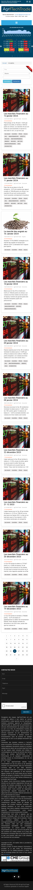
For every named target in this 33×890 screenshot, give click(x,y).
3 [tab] (17, 56)
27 (18, 651)
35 (27, 655)
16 (23, 643)
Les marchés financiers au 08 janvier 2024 (16, 399)
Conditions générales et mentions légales (16, 886)
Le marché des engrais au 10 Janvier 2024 (15, 232)
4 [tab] (20, 56)
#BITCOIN (20, 141)
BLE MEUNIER (9, 39)
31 (10, 655)
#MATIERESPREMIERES (16, 138)
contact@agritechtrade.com (22, 14)
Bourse (25, 134)
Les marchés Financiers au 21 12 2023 (16, 503)
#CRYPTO (22, 136)
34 (23, 655)
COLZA (23, 39)
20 (14, 647)
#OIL (6, 136)
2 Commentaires (8, 289)
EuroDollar (14, 134)
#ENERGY (7, 141)
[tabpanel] (9, 46)
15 (18, 643)
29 (27, 651)
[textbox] (3, 77)
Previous (1, 46)
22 (23, 647)
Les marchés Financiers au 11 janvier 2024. (16, 179)
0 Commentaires (8, 120)
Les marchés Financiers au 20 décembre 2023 (16, 555)
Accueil (5, 63)
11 (27, 639)
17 (27, 643)
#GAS (19, 143)
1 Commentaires (8, 457)
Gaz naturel (7, 134)
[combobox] (16, 73)
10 (23, 639)
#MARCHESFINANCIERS (10, 143)
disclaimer (7, 854)
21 (18, 647)
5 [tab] (22, 56)
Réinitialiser (7, 81)
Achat (6, 49)
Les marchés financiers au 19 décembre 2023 (16, 607)
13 (10, 643)
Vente (12, 49)
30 (6, 655)
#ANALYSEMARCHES (13, 136)
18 (6, 647)
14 (14, 643)
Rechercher (16, 81)
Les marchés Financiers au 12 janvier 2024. (16, 115)
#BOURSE (13, 141)
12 (6, 643)
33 (18, 655)
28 (23, 651)
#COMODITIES (8, 146)
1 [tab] (12, 56)
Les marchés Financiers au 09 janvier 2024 (16, 342)
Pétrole (20, 134)
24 (6, 651)
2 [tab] (15, 56)
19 (10, 647)
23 (27, 647)
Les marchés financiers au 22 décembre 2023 (16, 451)
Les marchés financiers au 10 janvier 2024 (16, 282)
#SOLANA (7, 138)
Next (32, 46)
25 (10, 651)
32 (14, 655)
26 (14, 651)
